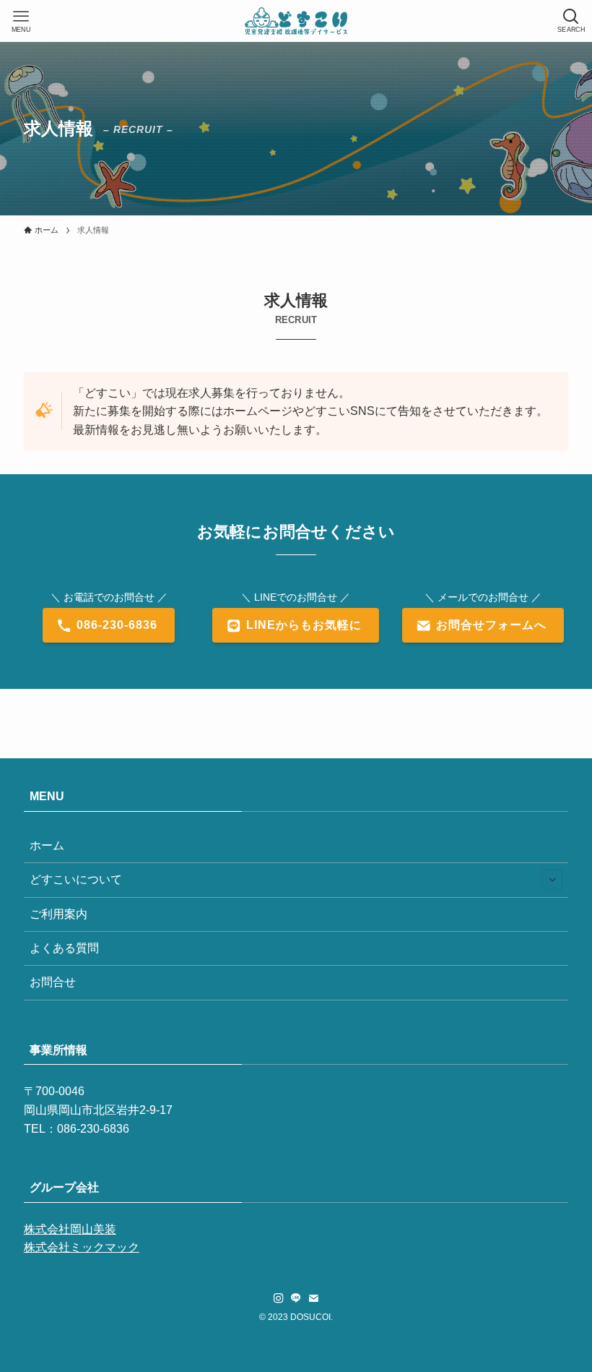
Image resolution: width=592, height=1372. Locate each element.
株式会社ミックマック (81, 1247)
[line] (296, 1298)
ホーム (47, 845)
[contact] (313, 1298)
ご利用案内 (58, 914)
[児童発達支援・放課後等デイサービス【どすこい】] (296, 21)
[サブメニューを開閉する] (552, 880)
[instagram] (278, 1298)
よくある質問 (64, 948)
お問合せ (53, 982)
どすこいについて (76, 879)
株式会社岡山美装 (70, 1229)
